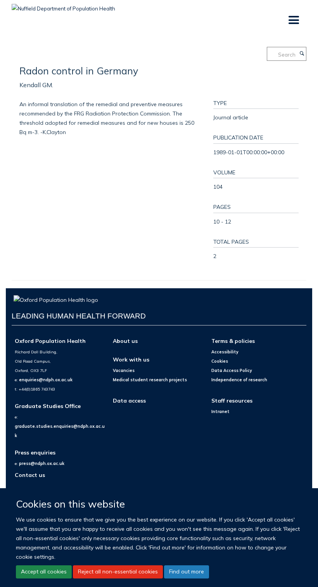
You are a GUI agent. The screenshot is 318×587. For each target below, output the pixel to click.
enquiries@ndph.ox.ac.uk (46, 379)
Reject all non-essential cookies (118, 571)
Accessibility (224, 352)
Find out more (186, 571)
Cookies (219, 361)
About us (125, 340)
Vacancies (124, 370)
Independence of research (239, 379)
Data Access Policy (231, 370)
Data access (129, 400)
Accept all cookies (44, 571)
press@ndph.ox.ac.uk (41, 463)
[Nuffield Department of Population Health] (63, 6)
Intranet (220, 411)
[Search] (301, 54)
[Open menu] (293, 20)
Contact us (30, 475)
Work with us (131, 359)
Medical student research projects (150, 379)
